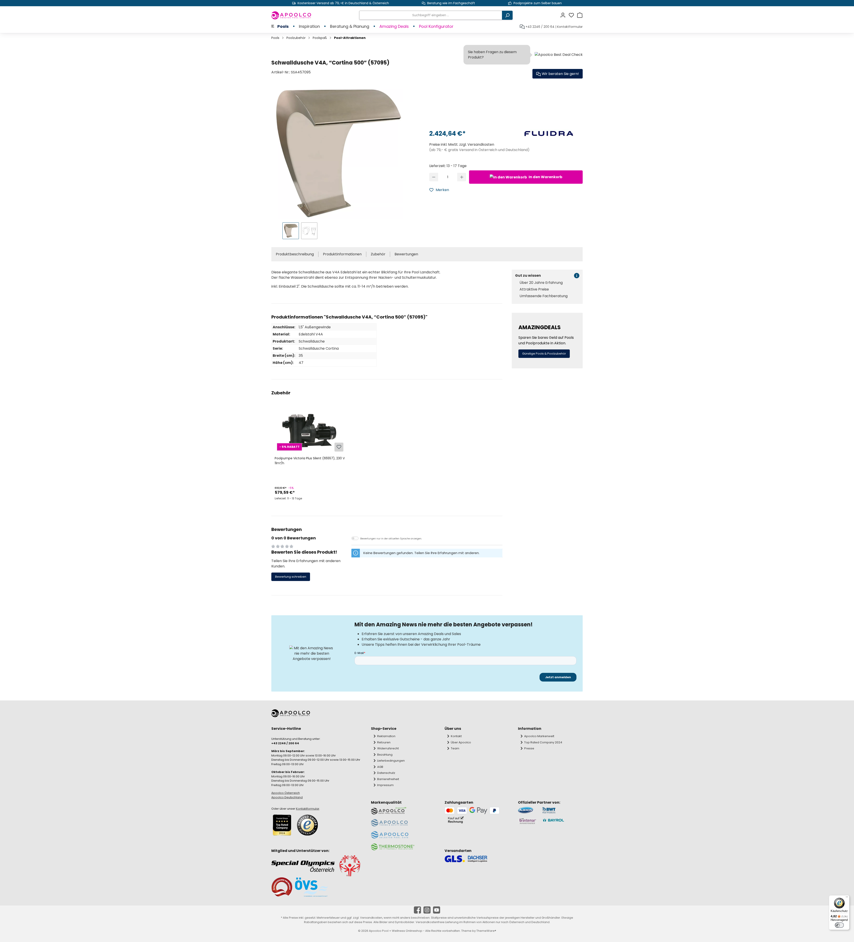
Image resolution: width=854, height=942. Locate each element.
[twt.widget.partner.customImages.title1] (528, 810)
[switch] (839, 925)
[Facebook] (417, 910)
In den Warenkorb (545, 177)
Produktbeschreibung (295, 254)
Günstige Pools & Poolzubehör (544, 353)
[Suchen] (507, 15)
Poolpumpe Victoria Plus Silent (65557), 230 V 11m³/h (310, 460)
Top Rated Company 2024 (543, 742)
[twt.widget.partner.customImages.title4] (562, 821)
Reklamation (386, 736)
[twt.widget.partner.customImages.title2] (562, 810)
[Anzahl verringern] (433, 177)
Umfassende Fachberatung (544, 296)
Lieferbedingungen (391, 760)
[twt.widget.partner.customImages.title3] (528, 821)
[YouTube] (436, 910)
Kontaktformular (570, 26)
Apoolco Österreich (285, 793)
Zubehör (378, 254)
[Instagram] (427, 910)
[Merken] (338, 447)
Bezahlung (385, 754)
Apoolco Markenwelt (539, 736)
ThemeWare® (486, 931)
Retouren (384, 742)
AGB (380, 767)
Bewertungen (406, 254)
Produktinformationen (342, 254)
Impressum (385, 785)
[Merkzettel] (572, 15)
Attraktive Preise (534, 289)
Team (455, 748)
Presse (529, 748)
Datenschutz (386, 773)
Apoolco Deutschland (287, 797)
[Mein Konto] (564, 15)
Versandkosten (371, 918)
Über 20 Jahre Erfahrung (541, 282)
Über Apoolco (461, 742)
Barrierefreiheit (388, 779)
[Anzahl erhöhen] (461, 177)
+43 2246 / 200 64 (540, 26)
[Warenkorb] (580, 15)
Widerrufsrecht (388, 748)
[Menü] (847, 898)
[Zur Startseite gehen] (291, 15)
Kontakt (456, 736)
